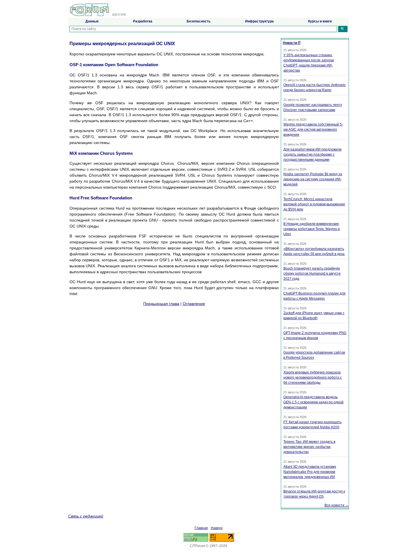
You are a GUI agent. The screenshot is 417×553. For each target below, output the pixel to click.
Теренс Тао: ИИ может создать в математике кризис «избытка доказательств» (309, 447)
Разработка (142, 21)
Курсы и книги (320, 21)
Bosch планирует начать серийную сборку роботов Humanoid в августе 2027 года (312, 273)
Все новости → (337, 505)
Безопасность (198, 21)
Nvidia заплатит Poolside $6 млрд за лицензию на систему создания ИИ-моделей (312, 179)
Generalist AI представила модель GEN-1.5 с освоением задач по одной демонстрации (313, 402)
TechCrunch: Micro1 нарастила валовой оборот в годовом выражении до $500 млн (314, 204)
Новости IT (292, 43)
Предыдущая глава (161, 303)
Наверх (217, 528)
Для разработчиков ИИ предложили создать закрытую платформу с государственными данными (312, 154)
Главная (201, 528)
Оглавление (194, 303)
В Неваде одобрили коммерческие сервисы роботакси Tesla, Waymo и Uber (311, 229)
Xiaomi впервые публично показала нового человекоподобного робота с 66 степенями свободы (312, 377)
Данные (92, 21)
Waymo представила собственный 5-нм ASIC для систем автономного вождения (313, 129)
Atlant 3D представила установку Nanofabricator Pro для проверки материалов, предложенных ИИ (309, 472)
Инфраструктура (259, 21)
